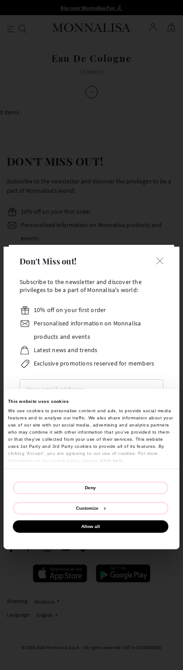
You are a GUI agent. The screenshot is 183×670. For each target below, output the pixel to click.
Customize (87, 507)
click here (111, 460)
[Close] (160, 260)
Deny (90, 487)
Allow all (90, 526)
